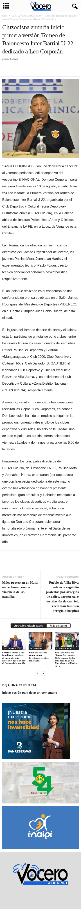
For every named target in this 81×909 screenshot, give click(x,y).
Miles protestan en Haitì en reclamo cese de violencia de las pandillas (20, 589)
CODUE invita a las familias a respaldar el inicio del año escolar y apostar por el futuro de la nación (13, 658)
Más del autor (58, 625)
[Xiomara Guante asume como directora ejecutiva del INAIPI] (41, 641)
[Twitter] (17, 69)
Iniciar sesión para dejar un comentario (29, 692)
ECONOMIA (9, 648)
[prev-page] (38, 673)
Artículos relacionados (28, 625)
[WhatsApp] (37, 69)
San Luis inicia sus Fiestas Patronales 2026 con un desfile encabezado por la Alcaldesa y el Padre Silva (66, 659)
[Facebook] (6, 69)
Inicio (4, 16)
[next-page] (43, 673)
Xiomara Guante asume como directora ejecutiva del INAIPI (39, 656)
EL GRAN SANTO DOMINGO (26, 16)
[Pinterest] (27, 69)
